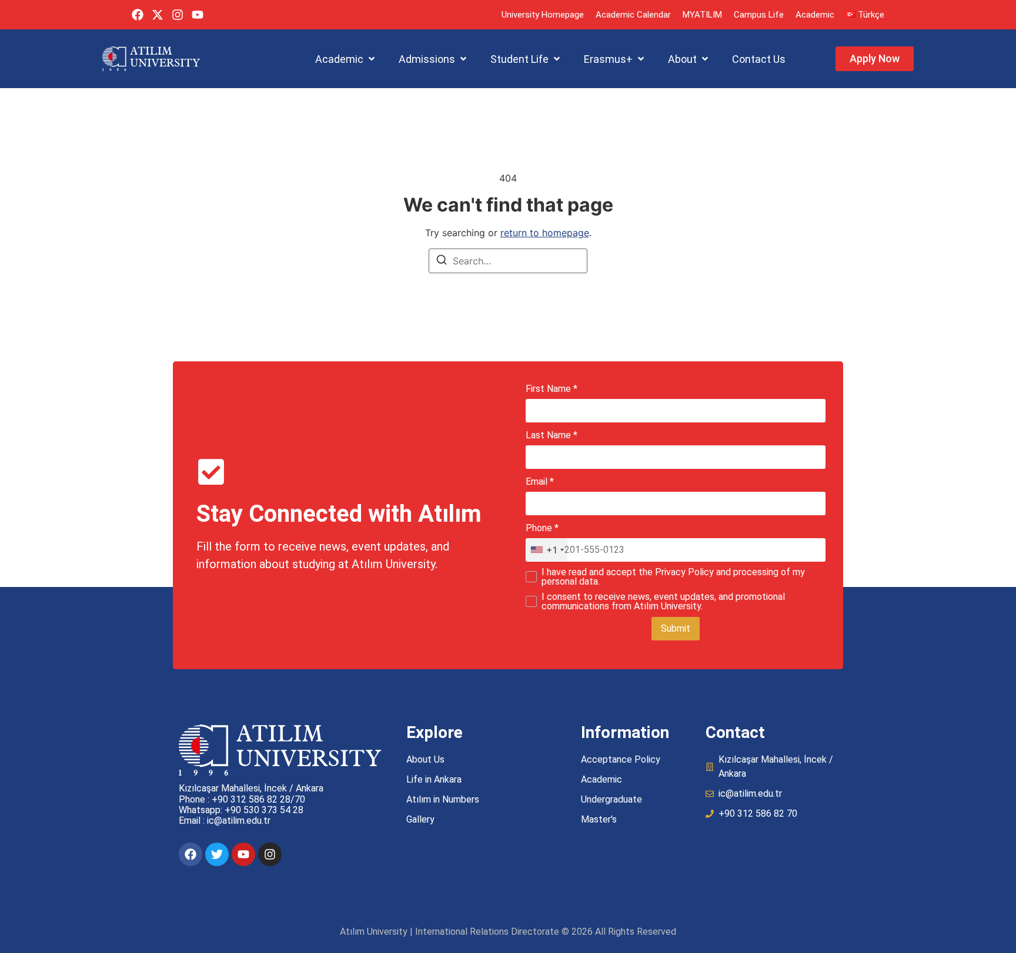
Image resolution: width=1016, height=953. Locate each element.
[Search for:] (508, 261)
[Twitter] (217, 854)
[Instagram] (177, 15)
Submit (675, 628)
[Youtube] (197, 15)
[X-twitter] (157, 15)
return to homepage (544, 233)
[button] (346, 59)
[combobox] (546, 550)
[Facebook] (137, 15)
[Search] (441, 261)
